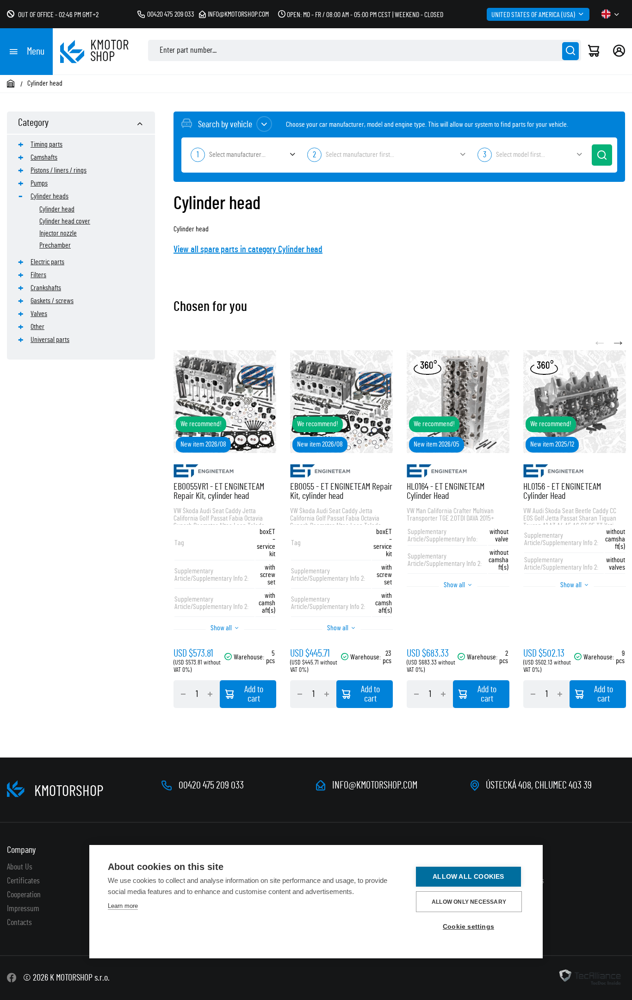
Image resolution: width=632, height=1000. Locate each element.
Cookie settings (468, 926)
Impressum (23, 909)
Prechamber (55, 245)
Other (37, 326)
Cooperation (24, 895)
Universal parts (50, 339)
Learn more (123, 905)
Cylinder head (56, 209)
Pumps (39, 183)
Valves (39, 313)
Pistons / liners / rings (59, 170)
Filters (38, 275)
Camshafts (44, 157)
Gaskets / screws (52, 300)
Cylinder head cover (64, 221)
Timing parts (46, 144)
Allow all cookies (468, 876)
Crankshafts (46, 288)
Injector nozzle (58, 233)
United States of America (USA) (533, 15)
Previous (600, 341)
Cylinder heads (49, 196)
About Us (19, 867)
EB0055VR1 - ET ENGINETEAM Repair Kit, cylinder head (218, 491)
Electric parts (47, 262)
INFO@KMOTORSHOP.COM (374, 785)
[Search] (570, 51)
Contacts (19, 923)
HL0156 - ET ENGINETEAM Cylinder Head (562, 491)
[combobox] (242, 155)
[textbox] (242, 154)
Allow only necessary (469, 902)
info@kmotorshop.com (238, 14)
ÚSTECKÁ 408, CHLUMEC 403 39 (539, 785)
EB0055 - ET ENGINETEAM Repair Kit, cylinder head (341, 491)
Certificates (23, 881)
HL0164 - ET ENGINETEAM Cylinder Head (445, 491)
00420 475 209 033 (170, 14)
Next (618, 341)
